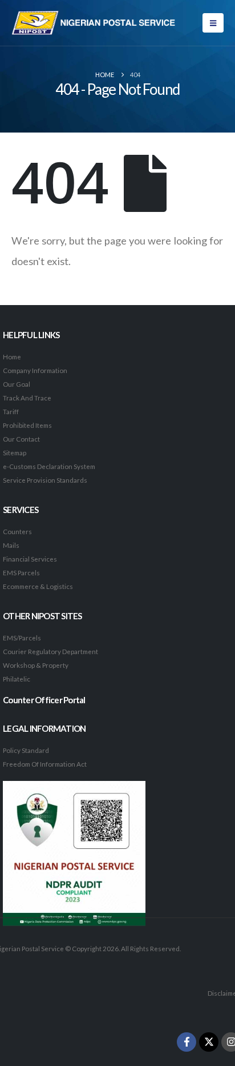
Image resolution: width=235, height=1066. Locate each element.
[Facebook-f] (186, 1042)
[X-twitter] (208, 1042)
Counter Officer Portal (44, 700)
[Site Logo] (94, 23)
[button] (213, 23)
